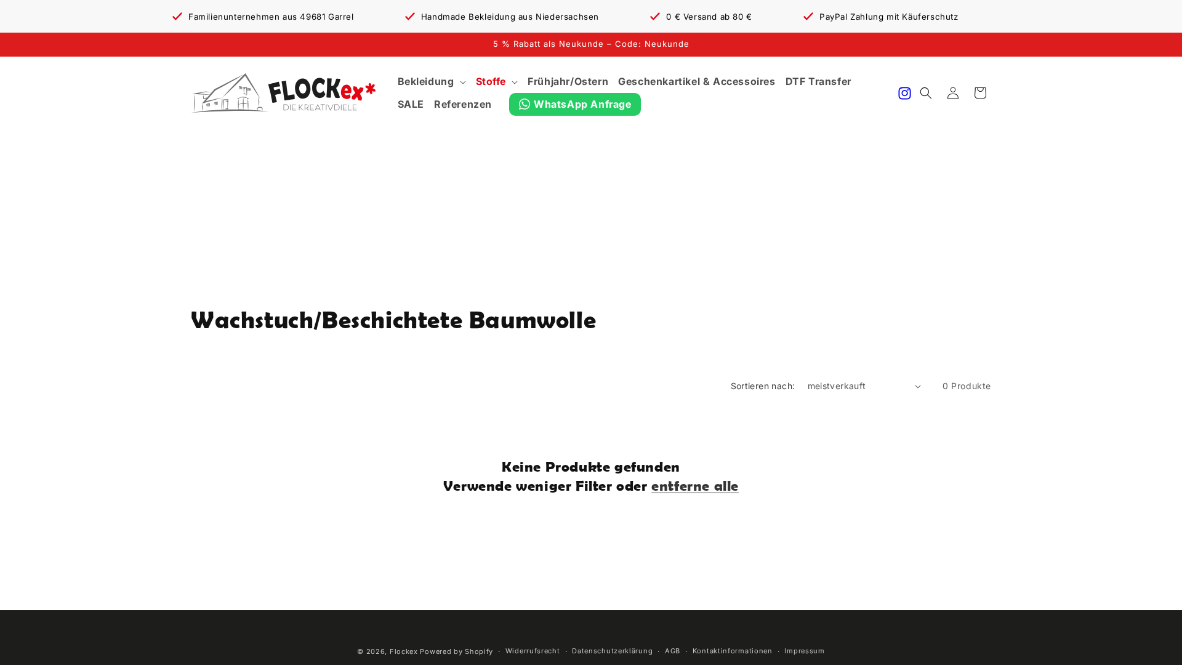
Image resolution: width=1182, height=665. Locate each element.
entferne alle (695, 485)
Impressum (804, 651)
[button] (432, 81)
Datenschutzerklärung (612, 651)
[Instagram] (904, 93)
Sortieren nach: (763, 386)
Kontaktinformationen (733, 651)
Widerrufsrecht (532, 651)
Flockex (404, 651)
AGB (672, 651)
